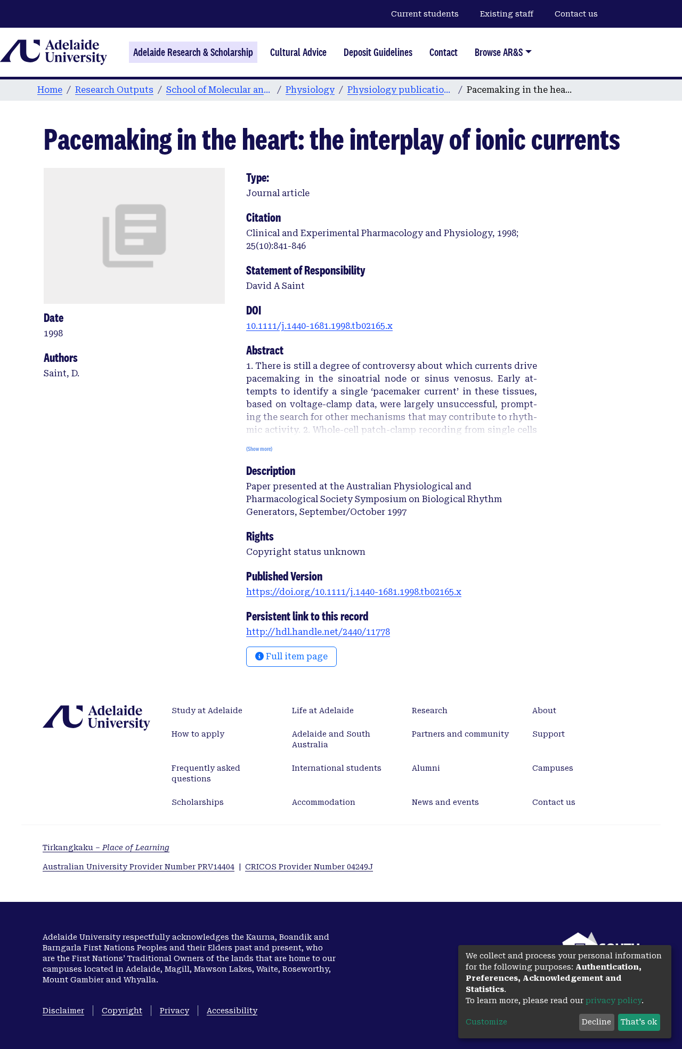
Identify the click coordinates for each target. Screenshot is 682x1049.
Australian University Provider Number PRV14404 (138, 866)
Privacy (174, 1010)
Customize (486, 1022)
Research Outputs (114, 90)
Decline (596, 1022)
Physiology (310, 90)
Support (548, 734)
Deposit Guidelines (378, 52)
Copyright (122, 1010)
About (544, 710)
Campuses (552, 768)
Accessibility (232, 1010)
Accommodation (323, 802)
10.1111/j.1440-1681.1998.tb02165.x (319, 326)
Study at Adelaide (207, 710)
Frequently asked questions (206, 773)
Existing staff (506, 14)
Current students (425, 14)
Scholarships (198, 802)
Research (430, 710)
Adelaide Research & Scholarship (193, 52)
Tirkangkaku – (106, 847)
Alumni (426, 768)
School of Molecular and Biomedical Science (219, 90)
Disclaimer (63, 1010)
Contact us (576, 14)
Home (49, 90)
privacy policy (614, 1000)
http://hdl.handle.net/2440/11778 (318, 632)
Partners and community (460, 734)
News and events (445, 802)
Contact (443, 52)
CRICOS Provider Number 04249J (309, 866)
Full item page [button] (296, 656)
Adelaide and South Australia (331, 739)
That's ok (639, 1022)
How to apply (198, 734)
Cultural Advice (298, 52)
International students (336, 768)
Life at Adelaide (323, 710)
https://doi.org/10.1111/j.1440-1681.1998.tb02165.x (353, 592)
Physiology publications (400, 90)
